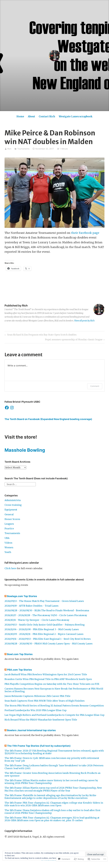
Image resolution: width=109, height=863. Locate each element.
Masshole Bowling (25, 450)
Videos (8, 542)
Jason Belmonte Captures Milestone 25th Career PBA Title (37, 696)
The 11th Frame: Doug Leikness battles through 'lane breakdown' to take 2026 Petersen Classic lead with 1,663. (54, 767)
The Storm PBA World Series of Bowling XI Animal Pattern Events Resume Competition (54, 705)
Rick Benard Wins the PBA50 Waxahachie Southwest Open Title (41, 719)
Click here (10, 568)
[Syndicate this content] (6, 596)
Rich (9, 148)
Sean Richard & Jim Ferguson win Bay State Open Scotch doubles (40, 335)
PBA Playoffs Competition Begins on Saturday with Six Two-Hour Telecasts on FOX (52, 684)
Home (20, 116)
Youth (8, 552)
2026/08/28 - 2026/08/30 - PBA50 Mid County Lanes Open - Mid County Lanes (49, 643)
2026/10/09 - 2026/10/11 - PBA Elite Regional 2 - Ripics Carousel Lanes (44, 634)
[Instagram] (12, 407)
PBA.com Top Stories (19, 669)
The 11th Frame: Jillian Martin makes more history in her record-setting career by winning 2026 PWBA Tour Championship (51, 781)
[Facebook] (7, 407)
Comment (94, 386)
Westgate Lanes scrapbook (76, 116)
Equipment (11, 509)
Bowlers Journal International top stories (31, 730)
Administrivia (13, 500)
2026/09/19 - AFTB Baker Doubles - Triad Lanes (31, 605)
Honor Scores (12, 519)
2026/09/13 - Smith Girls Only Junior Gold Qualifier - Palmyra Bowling (45, 624)
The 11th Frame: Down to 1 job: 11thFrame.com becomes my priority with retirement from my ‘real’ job (52, 759)
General (9, 514)
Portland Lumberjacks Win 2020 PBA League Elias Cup (36, 710)
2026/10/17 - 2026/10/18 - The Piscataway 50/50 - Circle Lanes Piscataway (46, 615)
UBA (7, 538)
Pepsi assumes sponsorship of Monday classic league (73, 340)
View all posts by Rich (84, 320)
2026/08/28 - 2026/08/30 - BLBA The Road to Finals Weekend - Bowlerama (47, 610)
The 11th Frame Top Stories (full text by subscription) (39, 745)
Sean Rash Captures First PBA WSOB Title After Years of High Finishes (45, 700)
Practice (9, 528)
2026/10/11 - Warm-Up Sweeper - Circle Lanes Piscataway (37, 620)
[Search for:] (20, 484)
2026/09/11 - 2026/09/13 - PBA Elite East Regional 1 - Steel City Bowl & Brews (48, 638)
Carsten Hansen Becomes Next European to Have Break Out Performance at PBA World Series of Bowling (54, 690)
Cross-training (13, 504)
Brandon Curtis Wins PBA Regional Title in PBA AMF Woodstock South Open (48, 679)
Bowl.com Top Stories (20, 654)
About (31, 116)
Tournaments (23, 148)
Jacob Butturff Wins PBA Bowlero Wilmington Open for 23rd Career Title (46, 674)
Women (9, 547)
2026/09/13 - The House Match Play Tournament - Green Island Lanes (44, 601)
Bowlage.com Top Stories (22, 596)
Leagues (9, 523)
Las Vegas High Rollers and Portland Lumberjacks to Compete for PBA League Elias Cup (54, 715)
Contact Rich (47, 116)
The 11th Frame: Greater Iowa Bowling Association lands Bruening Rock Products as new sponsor (52, 774)
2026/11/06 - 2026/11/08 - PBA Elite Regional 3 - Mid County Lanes (42, 629)
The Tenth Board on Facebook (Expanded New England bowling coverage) (48, 419)
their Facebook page (85, 233)
